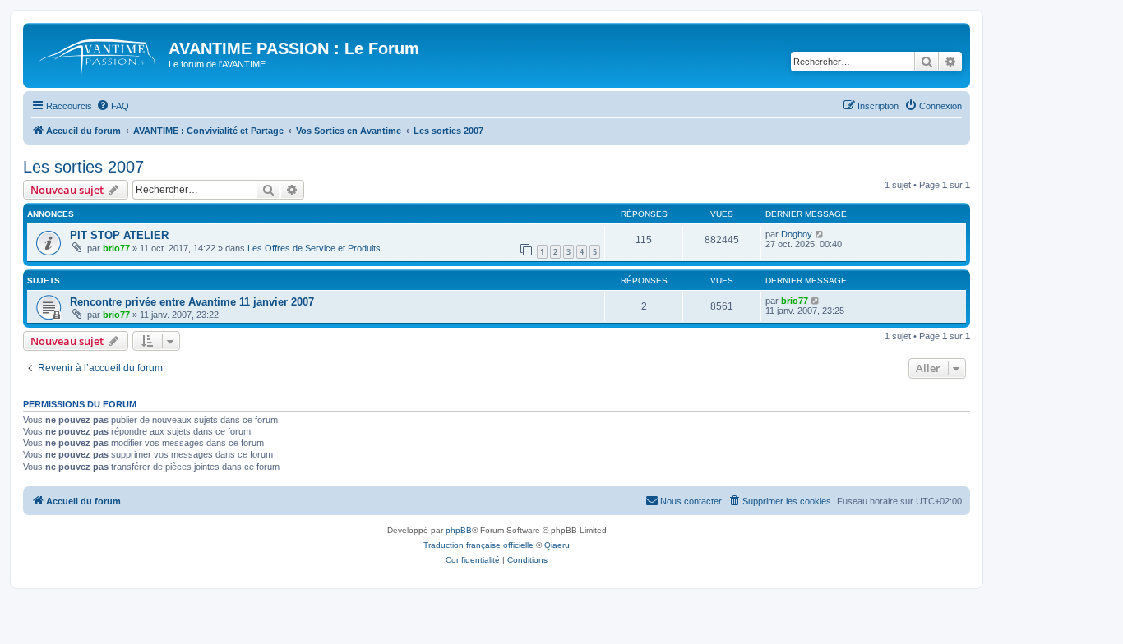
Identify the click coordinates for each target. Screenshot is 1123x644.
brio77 (116, 248)
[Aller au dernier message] (820, 234)
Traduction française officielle (478, 545)
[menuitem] (112, 106)
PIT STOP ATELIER (119, 235)
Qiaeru (557, 545)
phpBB (459, 530)
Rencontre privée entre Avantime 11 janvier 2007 (192, 302)
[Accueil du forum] (98, 53)
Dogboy (796, 234)
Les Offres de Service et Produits (314, 248)
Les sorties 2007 (83, 167)
